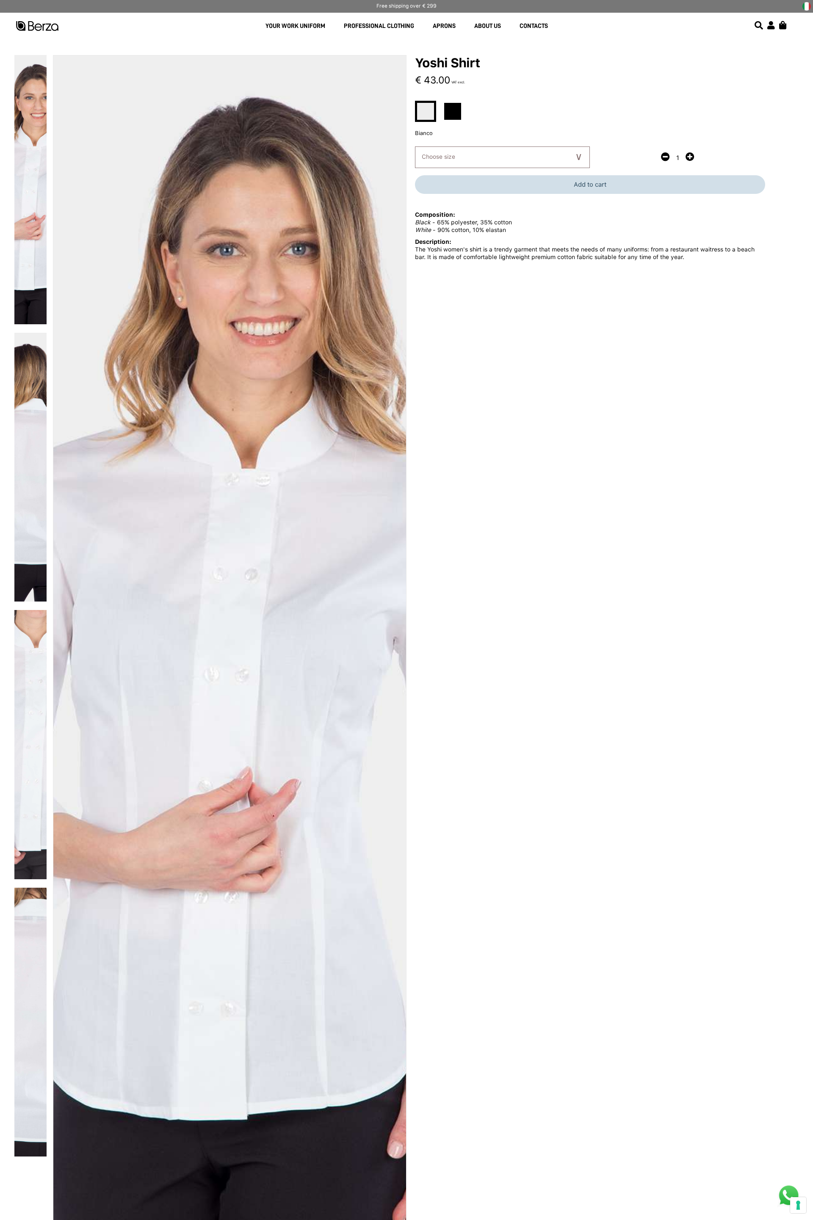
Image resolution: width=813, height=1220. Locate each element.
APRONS (444, 26)
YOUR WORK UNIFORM (295, 26)
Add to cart (590, 184)
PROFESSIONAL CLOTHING (379, 26)
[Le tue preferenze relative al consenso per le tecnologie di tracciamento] (798, 1205)
